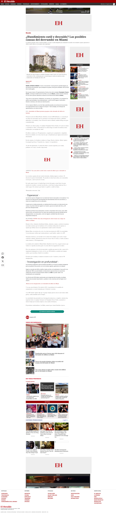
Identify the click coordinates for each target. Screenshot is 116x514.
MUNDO (3, 500)
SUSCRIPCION (97, 503)
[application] (47, 336)
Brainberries (47, 437)
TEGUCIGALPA (5, 495)
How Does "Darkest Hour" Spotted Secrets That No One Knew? (47, 451)
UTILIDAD (50, 491)
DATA (72, 495)
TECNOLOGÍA (51, 493)
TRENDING (27, 498)
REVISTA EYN (97, 501)
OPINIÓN (27, 500)
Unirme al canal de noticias (48, 311)
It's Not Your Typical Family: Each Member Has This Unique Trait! (32, 451)
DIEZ (95, 496)
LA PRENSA (97, 495)
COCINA (27, 495)
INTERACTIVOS (75, 498)
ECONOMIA (4, 496)
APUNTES (27, 501)
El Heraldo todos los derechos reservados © (10, 508)
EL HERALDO (97, 493)
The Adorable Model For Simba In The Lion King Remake (32, 433)
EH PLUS (73, 491)
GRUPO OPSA (97, 491)
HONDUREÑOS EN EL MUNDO (9, 501)
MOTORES (50, 498)
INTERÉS (27, 491)
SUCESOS (3, 498)
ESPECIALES (28, 496)
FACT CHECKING (75, 496)
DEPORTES (27, 493)
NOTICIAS (4, 491)
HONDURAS (4, 493)
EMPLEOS (50, 496)
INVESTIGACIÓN (75, 493)
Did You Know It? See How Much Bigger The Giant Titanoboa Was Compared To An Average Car (61, 434)
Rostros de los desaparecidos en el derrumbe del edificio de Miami (42, 283)
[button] (2, 253)
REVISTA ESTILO (98, 498)
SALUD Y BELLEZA (52, 495)
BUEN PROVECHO (98, 500)
